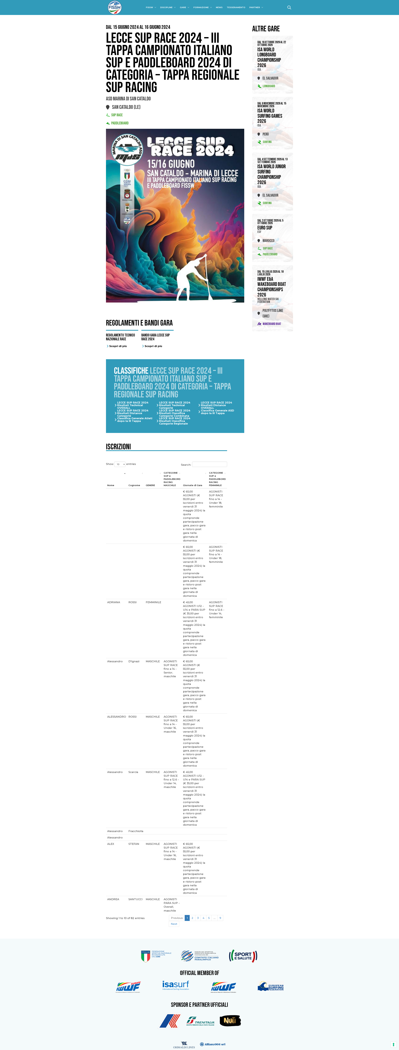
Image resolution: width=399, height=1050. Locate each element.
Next (174, 923)
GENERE (150, 485)
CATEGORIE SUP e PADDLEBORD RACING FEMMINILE (217, 479)
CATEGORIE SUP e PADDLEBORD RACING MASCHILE (172, 479)
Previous (177, 918)
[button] (289, 7)
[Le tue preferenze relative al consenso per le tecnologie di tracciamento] (394, 1045)
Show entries (121, 464)
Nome (110, 485)
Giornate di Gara (192, 485)
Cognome (134, 485)
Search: (186, 464)
